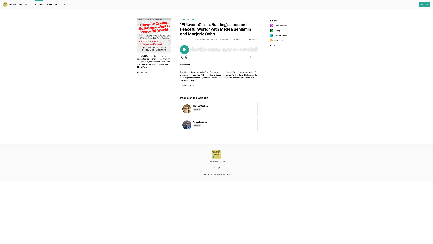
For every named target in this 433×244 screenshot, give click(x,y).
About (65, 4)
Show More (142, 67)
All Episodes (142, 72)
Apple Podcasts (280, 26)
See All (273, 46)
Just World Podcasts (18, 4)
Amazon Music (280, 35)
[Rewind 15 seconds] (182, 57)
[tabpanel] (219, 80)
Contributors (52, 4)
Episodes (39, 4)
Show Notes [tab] (185, 64)
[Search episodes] (414, 4)
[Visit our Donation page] (219, 168)
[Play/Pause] (184, 49)
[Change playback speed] (191, 57)
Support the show (187, 85)
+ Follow (424, 4)
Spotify (277, 30)
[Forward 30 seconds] (186, 57)
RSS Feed (278, 40)
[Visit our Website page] (214, 168)
